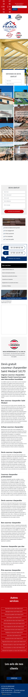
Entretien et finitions (6, 286)
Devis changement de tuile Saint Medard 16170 (14, 626)
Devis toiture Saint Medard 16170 (14, 635)
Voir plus (14, 678)
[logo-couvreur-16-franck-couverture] (9, 26)
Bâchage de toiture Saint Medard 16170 (14, 611)
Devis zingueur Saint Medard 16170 (14, 617)
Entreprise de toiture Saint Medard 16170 (14, 638)
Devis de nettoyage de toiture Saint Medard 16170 (14, 623)
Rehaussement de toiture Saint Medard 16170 (14, 629)
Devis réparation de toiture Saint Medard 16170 (14, 620)
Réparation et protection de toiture (9, 276)
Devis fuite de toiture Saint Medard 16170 (14, 608)
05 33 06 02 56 (4, 6)
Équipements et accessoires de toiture (10, 282)
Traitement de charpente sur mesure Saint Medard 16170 (14, 650)
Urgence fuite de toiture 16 (8, 269)
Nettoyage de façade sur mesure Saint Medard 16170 (14, 644)
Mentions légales (16, 692)
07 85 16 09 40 (10, 6)
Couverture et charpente (7, 279)
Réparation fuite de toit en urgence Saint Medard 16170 (14, 641)
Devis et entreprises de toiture (8, 272)
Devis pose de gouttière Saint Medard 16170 (14, 614)
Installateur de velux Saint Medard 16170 (14, 632)
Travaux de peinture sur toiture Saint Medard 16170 (14, 647)
